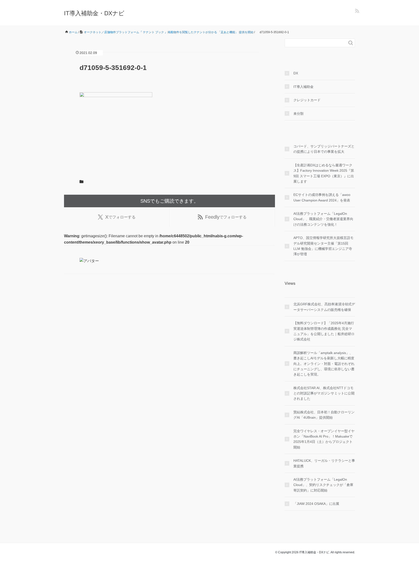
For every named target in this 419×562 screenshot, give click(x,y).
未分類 (298, 113)
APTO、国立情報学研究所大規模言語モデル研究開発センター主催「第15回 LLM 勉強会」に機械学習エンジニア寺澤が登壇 (323, 246)
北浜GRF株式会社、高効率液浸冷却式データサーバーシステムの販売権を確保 (324, 306)
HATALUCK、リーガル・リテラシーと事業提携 (324, 463)
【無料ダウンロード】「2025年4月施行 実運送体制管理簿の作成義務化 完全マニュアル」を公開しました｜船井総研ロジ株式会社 (324, 331)
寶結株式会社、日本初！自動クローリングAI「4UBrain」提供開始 (324, 414)
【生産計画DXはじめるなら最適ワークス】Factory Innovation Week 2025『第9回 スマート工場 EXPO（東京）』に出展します (323, 173)
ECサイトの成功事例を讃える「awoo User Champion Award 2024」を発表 (321, 197)
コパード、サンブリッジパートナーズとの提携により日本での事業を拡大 (324, 149)
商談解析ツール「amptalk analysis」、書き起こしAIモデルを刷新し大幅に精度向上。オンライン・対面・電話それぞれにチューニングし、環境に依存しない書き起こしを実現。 (324, 364)
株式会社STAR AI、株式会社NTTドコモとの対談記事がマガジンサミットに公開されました (324, 393)
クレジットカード (307, 100)
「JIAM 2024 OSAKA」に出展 (316, 504)
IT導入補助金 (303, 87)
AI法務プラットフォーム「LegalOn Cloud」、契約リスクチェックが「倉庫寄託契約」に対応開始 (323, 484)
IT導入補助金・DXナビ (94, 13)
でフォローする (120, 217)
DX (295, 73)
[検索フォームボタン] (350, 43)
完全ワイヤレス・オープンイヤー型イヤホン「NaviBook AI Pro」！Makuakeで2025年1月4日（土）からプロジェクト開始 (324, 439)
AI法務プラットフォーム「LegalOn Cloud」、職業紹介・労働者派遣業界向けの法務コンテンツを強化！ (323, 219)
